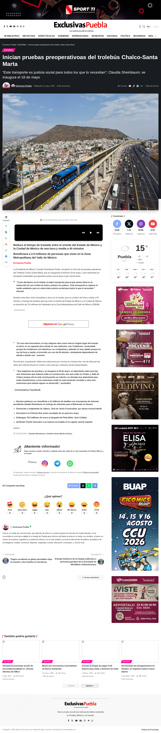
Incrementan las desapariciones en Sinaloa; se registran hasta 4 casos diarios (138, 669)
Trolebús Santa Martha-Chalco (59, 434)
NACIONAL (8, 50)
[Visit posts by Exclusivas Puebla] (6, 86)
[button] (144, 26)
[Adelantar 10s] (98, 232)
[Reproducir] (90, 232)
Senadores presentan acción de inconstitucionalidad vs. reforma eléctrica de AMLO (18, 669)
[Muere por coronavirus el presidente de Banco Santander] (60, 651)
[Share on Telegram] (94, 485)
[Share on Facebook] (6, 226)
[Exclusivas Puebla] (80, 27)
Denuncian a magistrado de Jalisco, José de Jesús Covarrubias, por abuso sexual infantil (59, 409)
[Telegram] (20, 26)
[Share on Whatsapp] (6, 238)
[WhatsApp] (23, 26)
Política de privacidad (90, 472)
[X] (7, 26)
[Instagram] (17, 26)
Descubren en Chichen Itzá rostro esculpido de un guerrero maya (47, 413)
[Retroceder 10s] (83, 232)
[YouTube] (10, 26)
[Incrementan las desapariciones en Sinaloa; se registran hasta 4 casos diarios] (139, 651)
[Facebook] (4, 26)
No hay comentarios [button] (92, 577)
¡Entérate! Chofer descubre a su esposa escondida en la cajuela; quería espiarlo (54, 422)
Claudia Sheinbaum (36, 434)
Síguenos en (50, 324)
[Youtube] (152, 227)
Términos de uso (43, 472)
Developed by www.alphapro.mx (64, 729)
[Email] (130, 86)
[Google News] (14, 26)
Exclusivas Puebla (24, 86)
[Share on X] (6, 232)
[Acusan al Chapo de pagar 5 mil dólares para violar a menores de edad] (100, 651)
